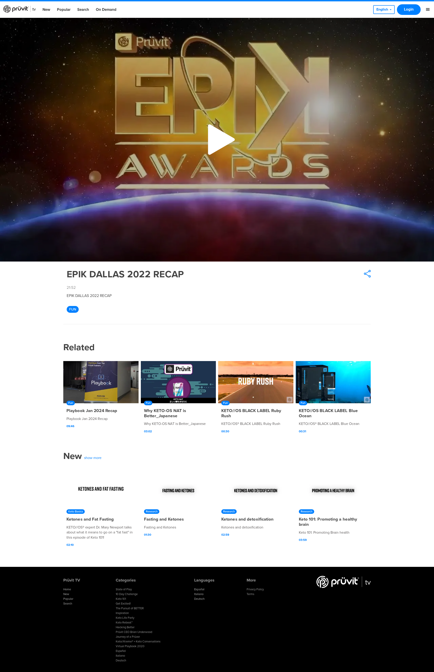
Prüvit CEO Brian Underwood (134, 632)
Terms (250, 594)
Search (83, 9)
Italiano (120, 656)
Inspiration (122, 613)
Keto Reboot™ (124, 622)
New (46, 9)
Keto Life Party (125, 618)
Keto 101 (121, 599)
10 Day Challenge (127, 594)
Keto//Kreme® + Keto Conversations (138, 641)
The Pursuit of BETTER (130, 608)
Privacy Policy (255, 589)
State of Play (124, 589)
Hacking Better (125, 627)
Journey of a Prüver (128, 637)
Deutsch (121, 660)
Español (121, 651)
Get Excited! (123, 603)
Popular (64, 9)
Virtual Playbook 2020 (130, 646)
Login (409, 9)
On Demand (106, 9)
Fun (72, 309)
